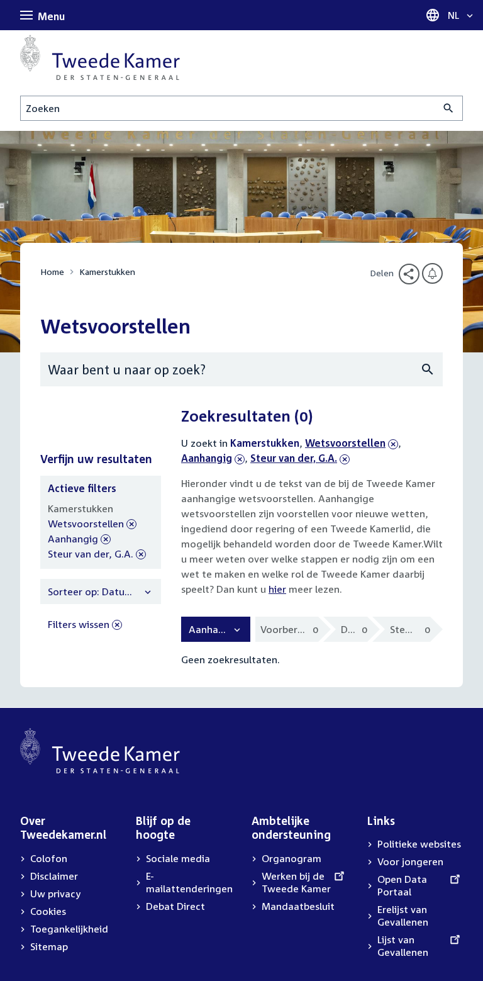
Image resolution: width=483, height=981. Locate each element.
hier (277, 589)
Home (52, 271)
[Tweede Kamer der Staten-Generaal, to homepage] (100, 57)
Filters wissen (78, 624)
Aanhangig (213, 458)
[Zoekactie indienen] (449, 108)
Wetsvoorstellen (345, 443)
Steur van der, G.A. (293, 458)
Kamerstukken (107, 271)
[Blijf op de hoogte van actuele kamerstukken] (432, 273)
